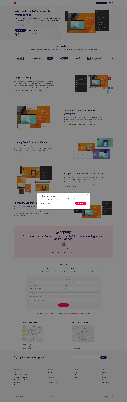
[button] (45, 203)
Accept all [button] (81, 203)
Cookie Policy (63, 206)
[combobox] (87, 194)
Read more (59, 199)
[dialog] (63, 201)
